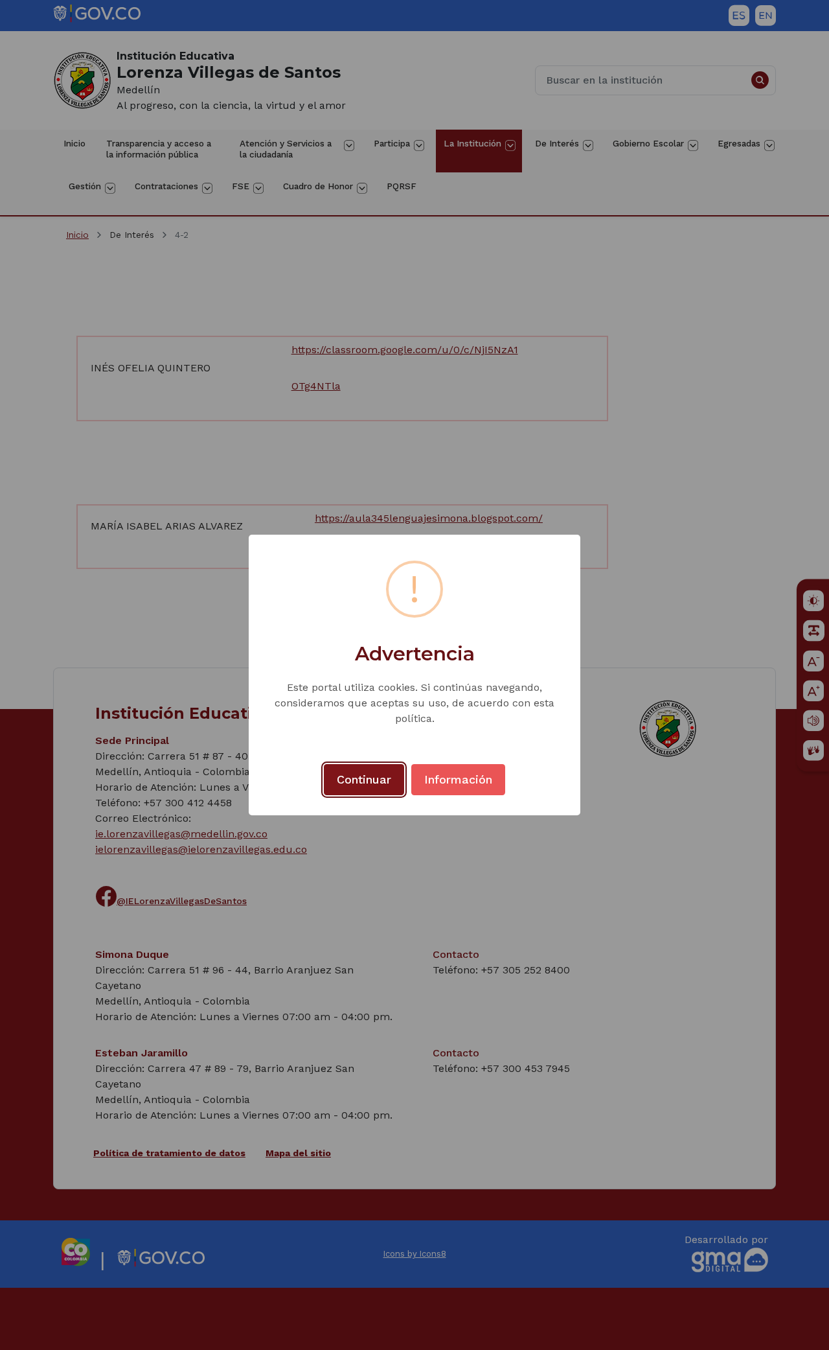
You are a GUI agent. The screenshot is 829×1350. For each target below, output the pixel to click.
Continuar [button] (364, 779)
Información (458, 779)
